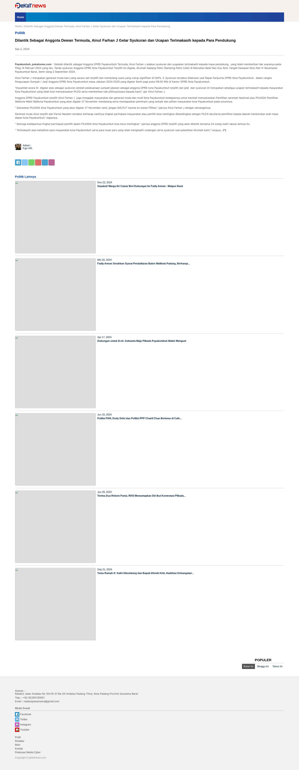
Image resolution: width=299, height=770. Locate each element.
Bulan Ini (248, 666)
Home (20, 17)
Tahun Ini (277, 666)
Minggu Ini (263, 666)
